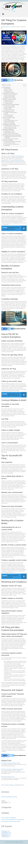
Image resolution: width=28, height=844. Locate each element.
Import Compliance (10, 785)
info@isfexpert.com (5, 831)
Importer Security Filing (17, 156)
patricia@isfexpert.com (6, 833)
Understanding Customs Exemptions (10, 93)
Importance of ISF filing (8, 89)
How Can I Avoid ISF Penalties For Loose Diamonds (12, 819)
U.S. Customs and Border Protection (16, 160)
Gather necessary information (10, 105)
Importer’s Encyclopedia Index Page (9, 796)
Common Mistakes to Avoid (8, 111)
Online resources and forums (10, 142)
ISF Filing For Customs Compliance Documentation (12, 769)
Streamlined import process (9, 101)
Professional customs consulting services (12, 144)
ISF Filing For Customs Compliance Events (10, 763)
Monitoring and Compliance (8, 129)
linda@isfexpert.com (5, 835)
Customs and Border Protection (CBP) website (13, 141)
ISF (12, 46)
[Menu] (3, 14)
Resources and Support (8, 140)
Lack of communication (8, 116)
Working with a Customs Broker (9, 124)
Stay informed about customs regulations (11, 133)
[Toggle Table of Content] (23, 85)
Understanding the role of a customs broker (12, 125)
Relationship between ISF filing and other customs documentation (13, 137)
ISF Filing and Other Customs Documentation (12, 135)
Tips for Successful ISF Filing (9, 117)
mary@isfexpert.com (5, 836)
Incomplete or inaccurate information (11, 112)
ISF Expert (21, 785)
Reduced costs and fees (9, 100)
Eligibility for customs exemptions (10, 97)
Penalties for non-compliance (9, 92)
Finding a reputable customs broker (11, 128)
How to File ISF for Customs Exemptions (11, 104)
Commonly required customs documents (11, 138)
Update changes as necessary (10, 132)
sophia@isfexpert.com (6, 832)
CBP (3, 161)
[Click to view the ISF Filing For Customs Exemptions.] (14, 328)
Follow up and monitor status (9, 109)
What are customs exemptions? (10, 95)
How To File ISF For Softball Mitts (8, 817)
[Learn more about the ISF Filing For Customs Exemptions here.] (14, 80)
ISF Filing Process (6, 87)
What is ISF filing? (8, 88)
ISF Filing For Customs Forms (7, 776)
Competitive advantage (8, 103)
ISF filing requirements (8, 91)
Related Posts (7, 145)
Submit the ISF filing (8, 108)
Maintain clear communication (10, 121)
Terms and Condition (14, 842)
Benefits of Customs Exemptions (9, 99)
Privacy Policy (7, 842)
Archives (3, 800)
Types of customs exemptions (10, 96)
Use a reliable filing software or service (11, 120)
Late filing (6, 113)
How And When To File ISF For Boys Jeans (10, 821)
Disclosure (21, 842)
